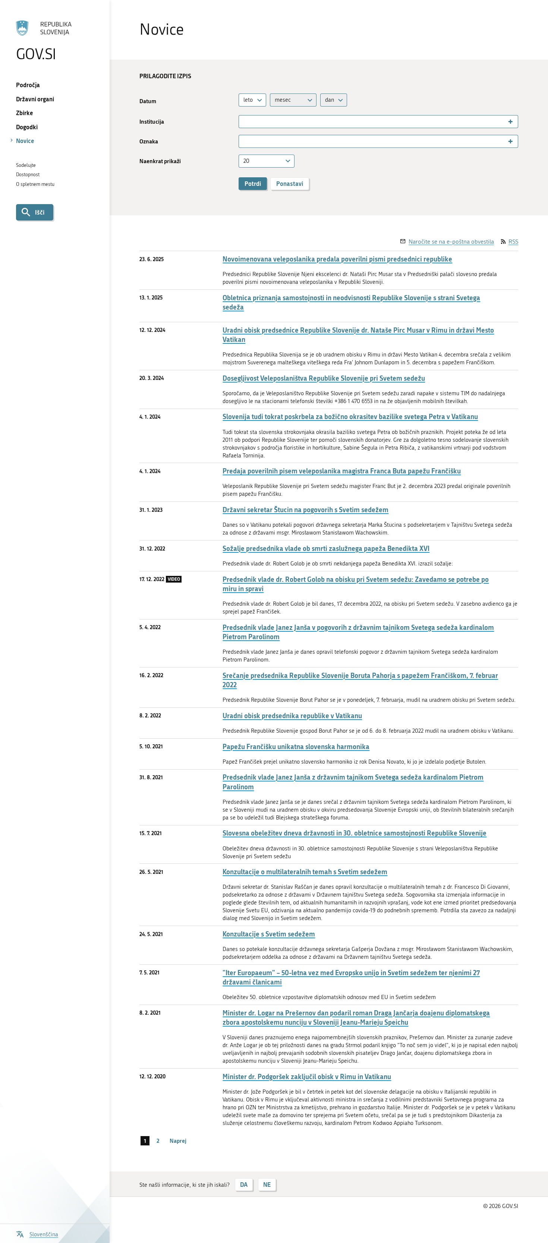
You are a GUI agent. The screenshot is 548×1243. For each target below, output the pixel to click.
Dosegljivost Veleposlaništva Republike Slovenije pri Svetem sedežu (324, 378)
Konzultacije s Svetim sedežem (269, 934)
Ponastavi (289, 183)
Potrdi (253, 183)
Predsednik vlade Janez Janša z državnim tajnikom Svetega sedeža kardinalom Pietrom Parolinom (353, 782)
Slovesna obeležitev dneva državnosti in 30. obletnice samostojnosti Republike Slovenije (354, 833)
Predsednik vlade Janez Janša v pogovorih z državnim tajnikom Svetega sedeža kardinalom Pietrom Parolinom (358, 632)
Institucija (151, 122)
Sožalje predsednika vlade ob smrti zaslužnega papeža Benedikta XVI (326, 548)
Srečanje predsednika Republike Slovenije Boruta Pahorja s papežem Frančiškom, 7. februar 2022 (360, 680)
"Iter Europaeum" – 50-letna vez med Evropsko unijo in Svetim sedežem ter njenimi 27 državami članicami (351, 977)
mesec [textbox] (283, 99)
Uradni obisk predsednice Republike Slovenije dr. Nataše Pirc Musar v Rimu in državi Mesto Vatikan (358, 335)
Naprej (178, 1140)
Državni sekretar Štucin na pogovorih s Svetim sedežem (305, 509)
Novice (25, 140)
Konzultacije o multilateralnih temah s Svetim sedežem (305, 871)
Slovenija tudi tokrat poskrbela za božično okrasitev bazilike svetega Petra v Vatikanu (350, 416)
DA (244, 1184)
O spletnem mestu (35, 184)
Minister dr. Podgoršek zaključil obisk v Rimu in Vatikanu (307, 1076)
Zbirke (24, 112)
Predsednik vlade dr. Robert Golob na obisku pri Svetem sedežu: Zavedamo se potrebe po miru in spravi (356, 584)
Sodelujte (26, 165)
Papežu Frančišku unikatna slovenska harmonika (296, 746)
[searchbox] (244, 121)
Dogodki (27, 127)
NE (267, 1184)
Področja (28, 84)
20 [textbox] (246, 161)
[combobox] (252, 100)
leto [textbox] (248, 99)
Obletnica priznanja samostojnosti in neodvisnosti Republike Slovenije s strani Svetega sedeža (351, 302)
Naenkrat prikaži (160, 161)
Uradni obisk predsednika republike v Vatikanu (292, 715)
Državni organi (35, 99)
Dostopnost (28, 174)
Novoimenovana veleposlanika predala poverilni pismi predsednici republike (337, 259)
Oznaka (148, 141)
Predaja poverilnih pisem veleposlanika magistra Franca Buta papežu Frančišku (342, 471)
